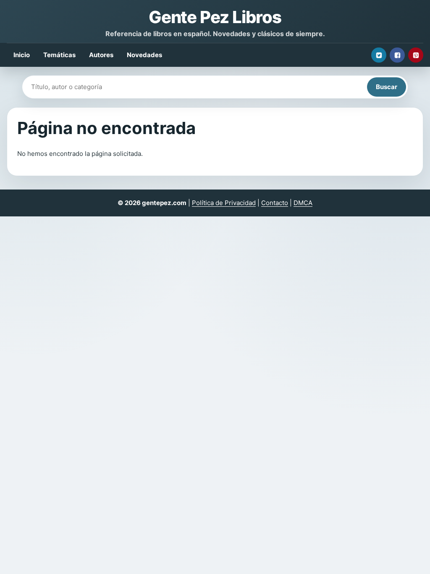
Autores (101, 55)
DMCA (303, 203)
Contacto (274, 203)
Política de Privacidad (224, 203)
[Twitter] (378, 55)
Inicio (21, 55)
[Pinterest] (415, 55)
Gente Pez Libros (215, 17)
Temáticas (59, 55)
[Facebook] (397, 55)
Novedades (144, 55)
